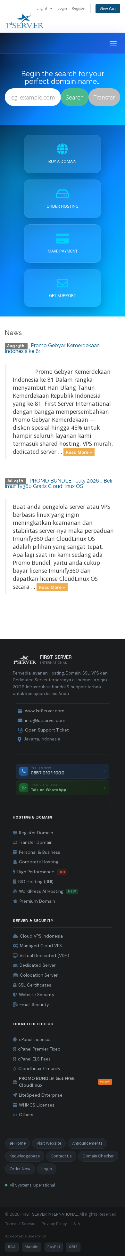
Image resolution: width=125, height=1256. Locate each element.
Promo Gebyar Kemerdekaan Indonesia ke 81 (52, 348)
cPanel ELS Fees (34, 1059)
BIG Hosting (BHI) (36, 881)
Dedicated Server (38, 965)
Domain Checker (98, 1156)
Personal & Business (39, 852)
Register (79, 8)
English (43, 8)
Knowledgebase (25, 1156)
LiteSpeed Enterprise (41, 1095)
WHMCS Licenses (36, 1105)
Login (62, 8)
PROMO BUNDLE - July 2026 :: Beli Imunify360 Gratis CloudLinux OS (58, 484)
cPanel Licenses (35, 1039)
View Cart (108, 8)
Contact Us (61, 1156)
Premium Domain (37, 901)
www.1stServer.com (44, 711)
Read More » (79, 452)
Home (20, 1143)
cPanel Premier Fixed (39, 1049)
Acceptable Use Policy (25, 1236)
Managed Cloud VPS (41, 945)
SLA (76, 1223)
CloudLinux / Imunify (39, 1068)
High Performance (41, 872)
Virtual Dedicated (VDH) (44, 955)
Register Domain (36, 833)
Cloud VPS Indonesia (41, 936)
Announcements (87, 1143)
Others (26, 1114)
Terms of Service (20, 1223)
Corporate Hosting (38, 862)
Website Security (36, 994)
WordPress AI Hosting (47, 891)
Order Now (20, 1169)
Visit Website (49, 1143)
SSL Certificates (34, 985)
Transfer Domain (36, 842)
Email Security (34, 1004)
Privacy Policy (54, 1223)
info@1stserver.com (45, 720)
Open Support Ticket (47, 730)
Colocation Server (39, 975)
